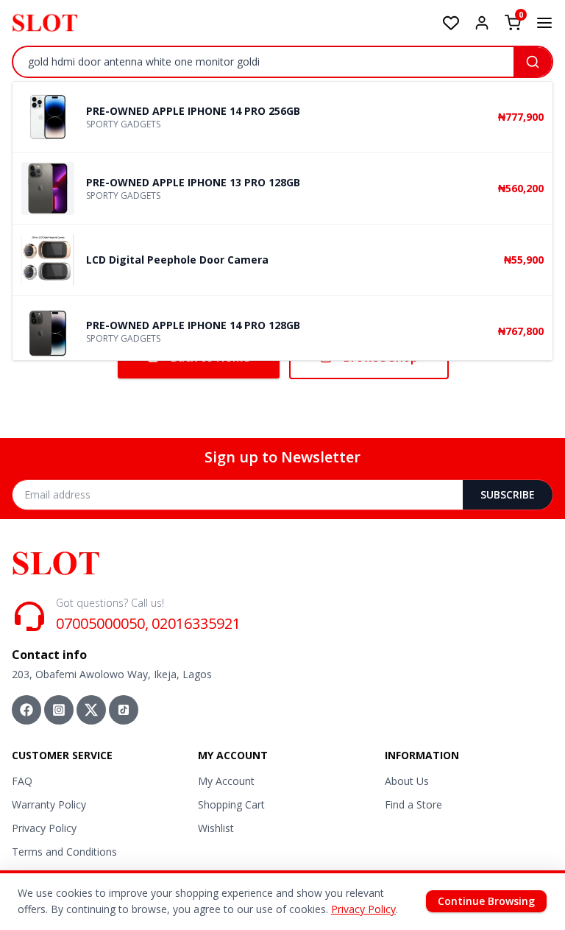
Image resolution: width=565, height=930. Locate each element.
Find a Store (413, 804)
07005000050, (102, 623)
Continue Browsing (486, 901)
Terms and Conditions (64, 852)
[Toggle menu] (544, 23)
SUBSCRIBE (507, 494)
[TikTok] (123, 710)
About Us (407, 781)
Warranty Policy (49, 804)
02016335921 (196, 623)
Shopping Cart (231, 804)
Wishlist (216, 828)
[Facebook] (26, 710)
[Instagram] (59, 710)
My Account (226, 781)
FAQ (22, 781)
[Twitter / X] (91, 710)
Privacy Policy (44, 828)
